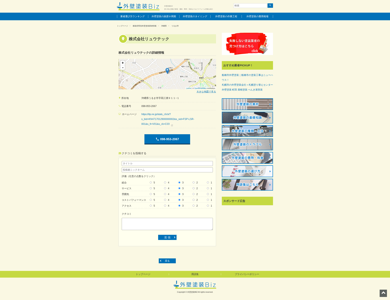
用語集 (195, 274)
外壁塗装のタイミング (195, 16)
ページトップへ (383, 293)
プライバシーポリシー (247, 274)
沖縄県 (164, 26)
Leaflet (188, 88)
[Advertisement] (245, 227)
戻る (167, 260)
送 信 (167, 237)
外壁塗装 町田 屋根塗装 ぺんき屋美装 (242, 89)
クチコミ (126, 214)
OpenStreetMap (200, 88)
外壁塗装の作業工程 (226, 16)
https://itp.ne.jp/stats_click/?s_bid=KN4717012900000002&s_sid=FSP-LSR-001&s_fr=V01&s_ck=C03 (167, 119)
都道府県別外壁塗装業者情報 (144, 26)
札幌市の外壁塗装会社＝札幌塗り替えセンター (247, 84)
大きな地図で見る (206, 91)
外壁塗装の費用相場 (257, 16)
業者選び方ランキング (132, 16)
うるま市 (175, 26)
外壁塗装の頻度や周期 (164, 16)
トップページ (122, 26)
